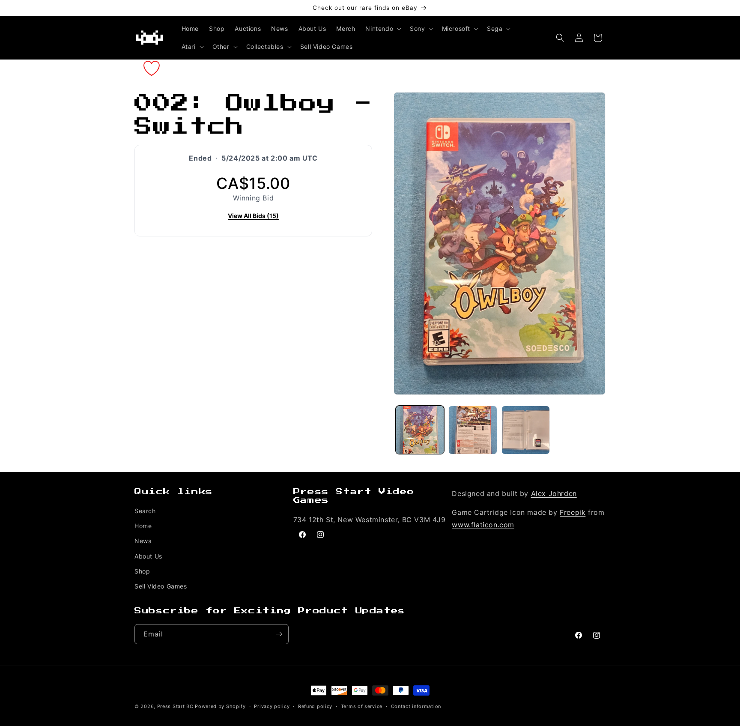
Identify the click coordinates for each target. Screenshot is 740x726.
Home (143, 525)
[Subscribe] (278, 634)
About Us (148, 556)
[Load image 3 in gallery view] (525, 430)
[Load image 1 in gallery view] (420, 430)
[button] (382, 29)
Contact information (416, 706)
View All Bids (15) (253, 215)
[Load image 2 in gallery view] (472, 430)
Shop (142, 571)
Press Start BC (175, 706)
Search (145, 510)
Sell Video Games (160, 586)
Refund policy (315, 706)
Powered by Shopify (220, 706)
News (142, 540)
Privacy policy (271, 706)
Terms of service (361, 706)
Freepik (572, 512)
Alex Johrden (554, 493)
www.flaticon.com (483, 524)
